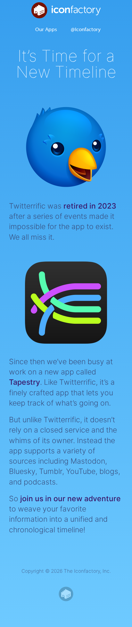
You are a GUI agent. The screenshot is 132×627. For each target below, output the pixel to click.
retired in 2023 (89, 206)
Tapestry (24, 382)
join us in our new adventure (70, 498)
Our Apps (46, 28)
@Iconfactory (86, 28)
